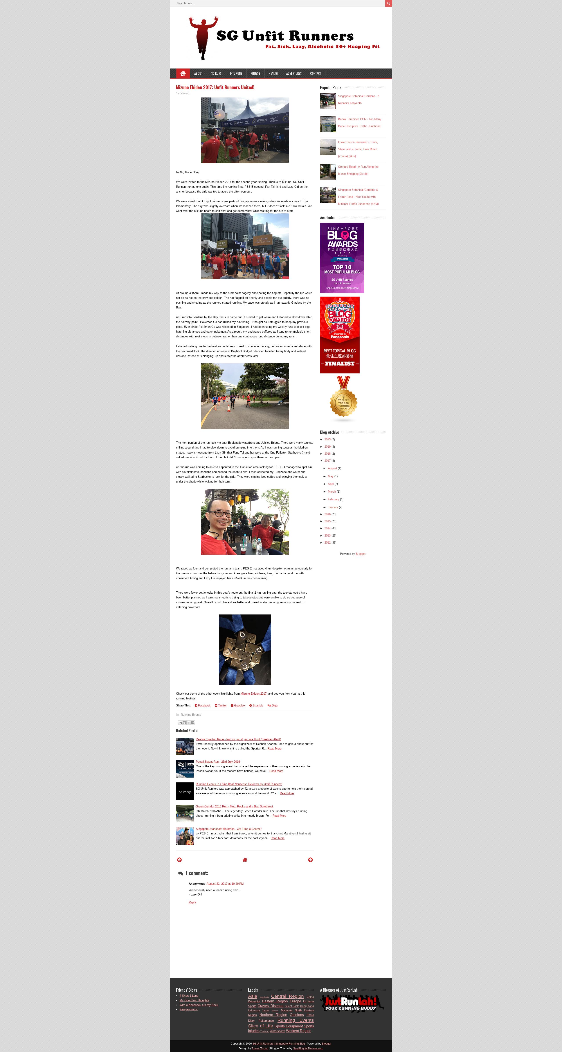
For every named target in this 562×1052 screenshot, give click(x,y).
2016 (327, 514)
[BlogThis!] (184, 723)
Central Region (287, 996)
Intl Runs (236, 73)
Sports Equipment (289, 1026)
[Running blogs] (343, 422)
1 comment (182, 93)
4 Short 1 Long (189, 995)
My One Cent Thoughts (194, 1000)
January (333, 507)
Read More (274, 748)
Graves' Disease (270, 1006)
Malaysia (286, 1010)
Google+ (239, 705)
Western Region (298, 1031)
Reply (192, 902)
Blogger (360, 553)
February (333, 499)
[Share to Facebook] (193, 723)
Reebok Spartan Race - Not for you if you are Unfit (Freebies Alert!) (238, 739)
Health (273, 73)
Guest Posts (292, 1006)
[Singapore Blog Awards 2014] (342, 292)
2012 (327, 542)
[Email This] (180, 723)
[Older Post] (310, 860)
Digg (274, 705)
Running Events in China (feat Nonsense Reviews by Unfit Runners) (239, 784)
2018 (327, 453)
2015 (327, 521)
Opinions (297, 1015)
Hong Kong (307, 1006)
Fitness (255, 73)
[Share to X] (188, 723)
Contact (315, 73)
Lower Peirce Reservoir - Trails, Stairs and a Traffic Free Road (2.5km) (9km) (358, 149)
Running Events (191, 714)
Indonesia (254, 1010)
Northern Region (273, 1015)
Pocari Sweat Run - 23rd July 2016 (218, 761)
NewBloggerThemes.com (308, 1048)
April (331, 484)
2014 (327, 528)
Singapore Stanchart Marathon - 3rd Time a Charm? (228, 828)
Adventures (294, 73)
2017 (327, 460)
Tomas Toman (260, 1048)
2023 (327, 439)
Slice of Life (260, 1025)
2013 (327, 535)
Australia (264, 997)
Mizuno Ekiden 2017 (254, 693)
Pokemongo (266, 1020)
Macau (275, 1010)
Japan (266, 1010)
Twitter (222, 705)
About (198, 73)
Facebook (204, 705)
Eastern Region (275, 1001)
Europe (295, 1001)
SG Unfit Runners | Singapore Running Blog (279, 1043)
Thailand (264, 1031)
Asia (252, 996)
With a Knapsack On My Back (199, 1005)
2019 (327, 446)
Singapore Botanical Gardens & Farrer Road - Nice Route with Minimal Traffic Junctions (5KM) (358, 196)
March (332, 491)
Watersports (277, 1031)
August (332, 468)
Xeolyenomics (189, 1009)
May (330, 476)
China (310, 996)
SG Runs (216, 73)
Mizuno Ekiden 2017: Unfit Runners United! (215, 87)
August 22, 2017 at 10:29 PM (225, 883)
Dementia (254, 1001)
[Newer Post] (179, 860)
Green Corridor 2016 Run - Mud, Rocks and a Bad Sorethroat (234, 806)
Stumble (257, 705)
